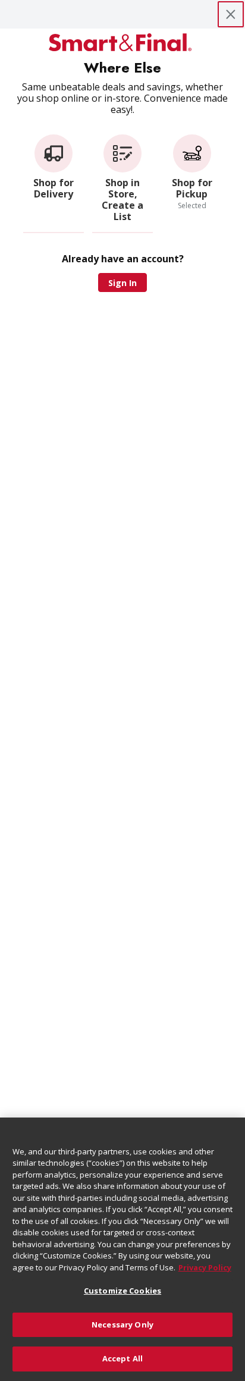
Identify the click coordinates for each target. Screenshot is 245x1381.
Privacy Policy (204, 1267)
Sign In (122, 282)
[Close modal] (230, 14)
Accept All (122, 1358)
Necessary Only (122, 1324)
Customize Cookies (122, 1290)
